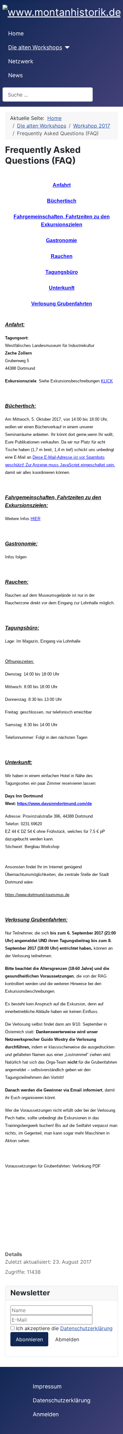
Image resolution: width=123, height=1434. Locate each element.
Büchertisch (61, 201)
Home (16, 33)
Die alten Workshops (35, 47)
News (15, 75)
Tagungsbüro (61, 272)
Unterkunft (61, 288)
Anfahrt (62, 185)
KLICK (107, 381)
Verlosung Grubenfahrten (61, 303)
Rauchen (62, 256)
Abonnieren (29, 1339)
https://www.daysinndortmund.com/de (54, 803)
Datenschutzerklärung (86, 1328)
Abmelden (67, 1339)
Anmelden (46, 1414)
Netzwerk (20, 61)
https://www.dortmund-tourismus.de (37, 894)
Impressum (47, 1386)
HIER (35, 518)
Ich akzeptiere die (64, 1328)
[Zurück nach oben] (115, 1426)
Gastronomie (61, 240)
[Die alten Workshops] (66, 47)
